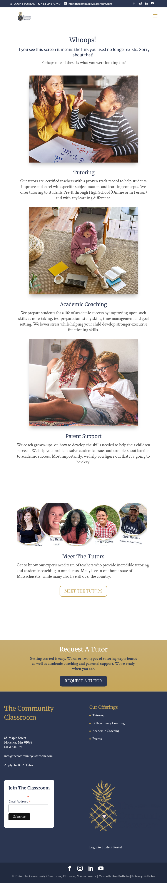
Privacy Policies (143, 876)
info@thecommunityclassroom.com (28, 756)
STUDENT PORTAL (22, 3)
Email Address (19, 801)
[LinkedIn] (146, 4)
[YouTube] (152, 4)
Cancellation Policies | (115, 876)
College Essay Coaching (108, 723)
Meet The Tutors (83, 591)
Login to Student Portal (105, 847)
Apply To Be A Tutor (18, 765)
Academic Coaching (105, 731)
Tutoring (98, 715)
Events (97, 739)
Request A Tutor (83, 681)
